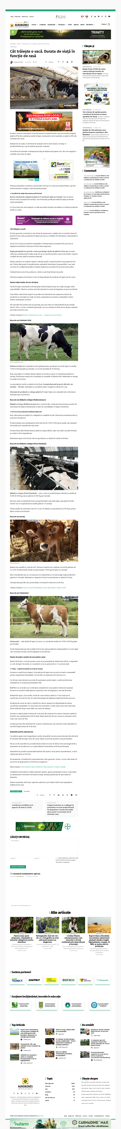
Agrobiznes (61, 1034)
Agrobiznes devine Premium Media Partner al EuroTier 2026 (100, 1031)
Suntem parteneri (21, 972)
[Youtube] (109, 16)
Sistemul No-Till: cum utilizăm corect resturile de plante (30, 1046)
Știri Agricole (87, 66)
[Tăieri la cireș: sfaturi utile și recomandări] (49, 1032)
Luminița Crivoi (27, 1039)
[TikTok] (102, 16)
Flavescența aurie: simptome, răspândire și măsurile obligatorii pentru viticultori (21, 939)
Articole (19, 44)
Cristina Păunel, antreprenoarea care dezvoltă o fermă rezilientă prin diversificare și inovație (73, 940)
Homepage (13, 44)
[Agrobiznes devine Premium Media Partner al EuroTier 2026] (85, 1032)
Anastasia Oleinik (18, 62)
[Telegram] (72, 795)
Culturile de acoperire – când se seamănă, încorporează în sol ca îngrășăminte (29, 1057)
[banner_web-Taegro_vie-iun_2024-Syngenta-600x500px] (26, 170)
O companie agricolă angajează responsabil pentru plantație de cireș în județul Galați (100, 1042)
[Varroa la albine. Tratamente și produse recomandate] (49, 1054)
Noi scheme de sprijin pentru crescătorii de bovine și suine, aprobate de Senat (95, 114)
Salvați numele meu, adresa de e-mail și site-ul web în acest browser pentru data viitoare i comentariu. (67, 860)
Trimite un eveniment (32, 876)
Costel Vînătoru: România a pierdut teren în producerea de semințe (96, 212)
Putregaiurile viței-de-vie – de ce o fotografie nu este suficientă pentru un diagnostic (47, 939)
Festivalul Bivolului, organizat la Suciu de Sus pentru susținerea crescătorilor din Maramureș (100, 1055)
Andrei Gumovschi (27, 1063)
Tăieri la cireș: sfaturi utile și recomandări (65, 1030)
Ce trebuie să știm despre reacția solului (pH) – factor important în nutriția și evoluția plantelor (66, 1042)
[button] (105, 24)
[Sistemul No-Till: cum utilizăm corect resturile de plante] (14, 1046)
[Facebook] (91, 16)
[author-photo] (22, 1039)
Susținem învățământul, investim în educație (36, 996)
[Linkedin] (95, 16)
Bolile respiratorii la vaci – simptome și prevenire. (42, 315)
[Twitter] (29, 1093)
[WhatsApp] (105, 16)
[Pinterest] (63, 62)
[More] (72, 62)
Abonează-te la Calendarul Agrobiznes (21, 905)
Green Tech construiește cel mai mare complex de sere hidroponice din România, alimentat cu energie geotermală (30, 1033)
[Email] (67, 795)
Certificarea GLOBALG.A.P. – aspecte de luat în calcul (23, 806)
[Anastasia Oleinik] (12, 62)
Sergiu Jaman (97, 1035)
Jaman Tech (40, 1116)
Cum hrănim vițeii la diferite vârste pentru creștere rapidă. (43, 767)
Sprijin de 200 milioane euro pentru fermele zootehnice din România (95, 132)
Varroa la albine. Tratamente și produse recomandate (64, 1053)
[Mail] (98, 16)
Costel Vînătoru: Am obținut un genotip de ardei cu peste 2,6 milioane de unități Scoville (96, 178)
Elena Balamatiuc (98, 1060)
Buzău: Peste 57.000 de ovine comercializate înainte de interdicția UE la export (94, 71)
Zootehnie (27, 791)
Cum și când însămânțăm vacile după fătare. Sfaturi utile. (44, 588)
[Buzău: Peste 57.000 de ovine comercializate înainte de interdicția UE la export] (97, 57)
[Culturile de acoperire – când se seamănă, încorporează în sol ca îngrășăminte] (14, 1057)
